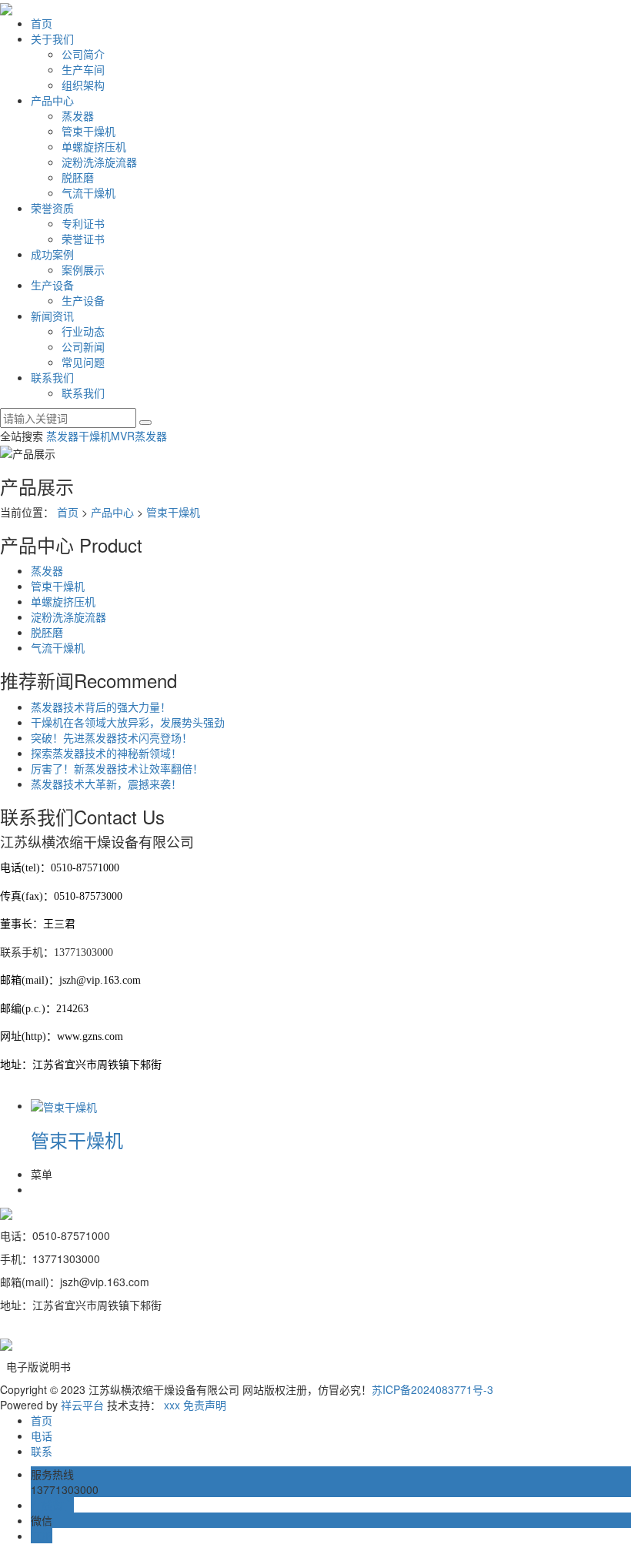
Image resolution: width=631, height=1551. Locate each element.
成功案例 (52, 254)
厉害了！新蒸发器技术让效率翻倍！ (117, 768)
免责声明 (204, 1404)
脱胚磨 (78, 177)
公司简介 (83, 54)
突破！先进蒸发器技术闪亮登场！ (111, 737)
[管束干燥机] (64, 1105)
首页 (41, 23)
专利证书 (83, 223)
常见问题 (83, 361)
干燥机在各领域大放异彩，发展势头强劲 (128, 722)
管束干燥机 (88, 131)
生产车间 (83, 69)
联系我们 (52, 377)
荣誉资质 (52, 208)
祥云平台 (82, 1404)
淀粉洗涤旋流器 (99, 161)
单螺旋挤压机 (94, 146)
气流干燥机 (88, 192)
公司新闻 (83, 346)
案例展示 (83, 269)
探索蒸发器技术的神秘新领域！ (106, 752)
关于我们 (52, 38)
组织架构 (83, 84)
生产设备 (52, 284)
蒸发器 (78, 115)
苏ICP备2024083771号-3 (432, 1389)
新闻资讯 (52, 315)
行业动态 (83, 331)
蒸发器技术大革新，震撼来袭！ (106, 783)
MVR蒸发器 (139, 435)
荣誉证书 (83, 238)
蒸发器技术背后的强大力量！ (101, 706)
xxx (172, 1404)
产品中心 (52, 100)
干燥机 (94, 435)
